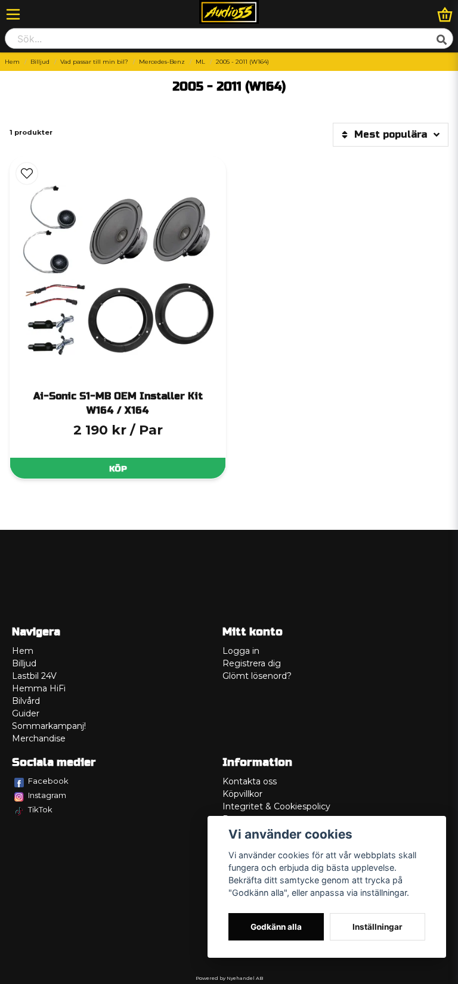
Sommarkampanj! (49, 726)
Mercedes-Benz (162, 62)
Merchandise (39, 738)
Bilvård (26, 701)
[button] (27, 173)
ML (200, 62)
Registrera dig (251, 663)
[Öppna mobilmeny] (13, 14)
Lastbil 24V (34, 676)
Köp (118, 469)
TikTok (40, 809)
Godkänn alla (276, 927)
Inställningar (377, 927)
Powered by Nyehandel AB (229, 978)
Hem (12, 62)
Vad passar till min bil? (94, 62)
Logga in (240, 650)
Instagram (47, 795)
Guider (25, 713)
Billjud (39, 62)
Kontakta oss (249, 781)
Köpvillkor (242, 794)
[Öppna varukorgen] (445, 14)
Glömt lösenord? (257, 676)
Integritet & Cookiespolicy (276, 806)
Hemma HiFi (39, 688)
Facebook (48, 781)
